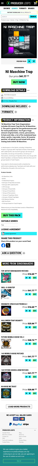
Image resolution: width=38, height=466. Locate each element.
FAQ (3, 438)
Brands (31, 8)
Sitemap (21, 442)
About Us (21, 434)
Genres (15, 8)
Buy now (19, 82)
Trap (2, 225)
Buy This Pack (11, 215)
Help (20, 438)
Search (33, 16)
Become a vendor (7, 434)
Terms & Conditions (7, 440)
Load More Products (19, 406)
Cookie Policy (29, 456)
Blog (20, 433)
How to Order (22, 436)
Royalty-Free (13, 101)
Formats (22, 8)
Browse (7, 8)
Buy (34, 278)
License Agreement (10, 233)
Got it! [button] (19, 461)
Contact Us (5, 436)
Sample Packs (6, 433)
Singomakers (19, 68)
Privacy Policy (22, 440)
